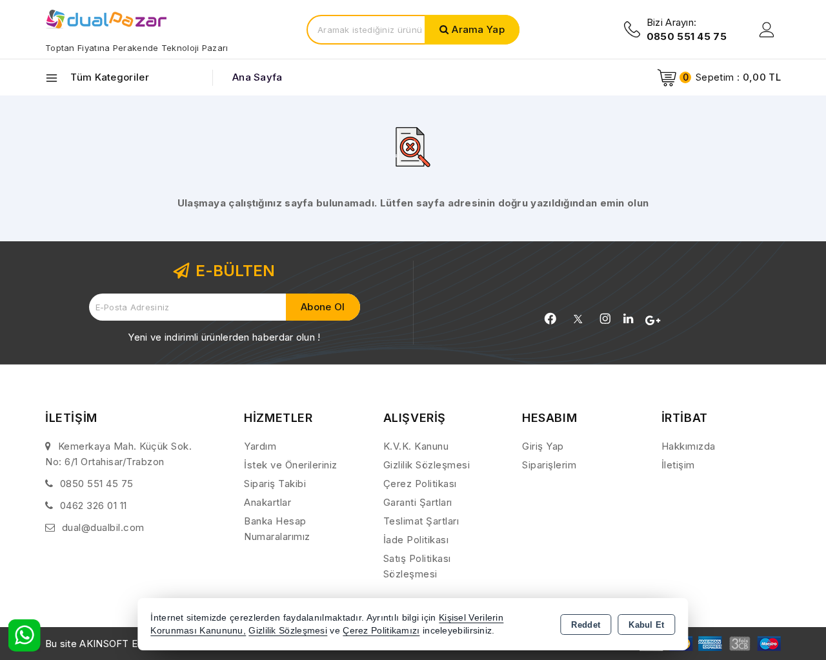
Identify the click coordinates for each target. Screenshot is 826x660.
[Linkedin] (628, 319)
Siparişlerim (549, 465)
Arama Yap (478, 29)
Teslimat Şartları (421, 521)
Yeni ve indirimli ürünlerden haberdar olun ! (224, 337)
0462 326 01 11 (93, 505)
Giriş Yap (543, 446)
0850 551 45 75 (97, 483)
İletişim (678, 465)
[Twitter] (578, 319)
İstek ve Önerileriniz (290, 465)
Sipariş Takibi (275, 483)
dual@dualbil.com (103, 527)
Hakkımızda (688, 446)
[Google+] (652, 320)
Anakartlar (267, 502)
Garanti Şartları (417, 502)
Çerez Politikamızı (381, 630)
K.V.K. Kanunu (416, 446)
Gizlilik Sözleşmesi (426, 465)
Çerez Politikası (420, 483)
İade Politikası (416, 540)
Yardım (260, 446)
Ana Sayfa (257, 77)
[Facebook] (550, 319)
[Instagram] (605, 319)
